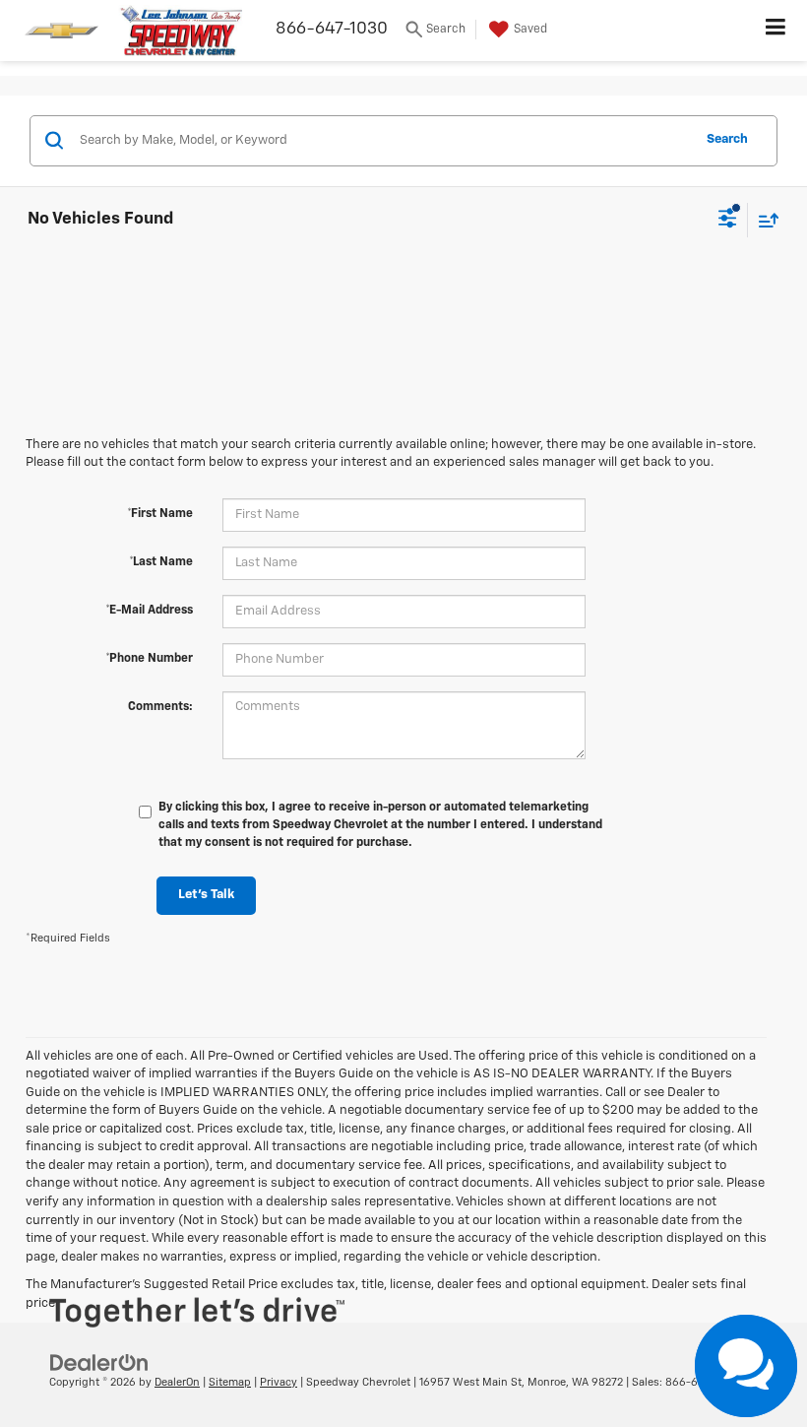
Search (727, 139)
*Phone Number (149, 659)
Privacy (278, 1382)
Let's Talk (206, 894)
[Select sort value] (763, 220)
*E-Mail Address (149, 610)
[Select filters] (727, 220)
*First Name (160, 514)
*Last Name (161, 562)
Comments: (160, 707)
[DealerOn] (99, 1362)
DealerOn (177, 1382)
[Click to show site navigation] (776, 30)
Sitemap (230, 1382)
